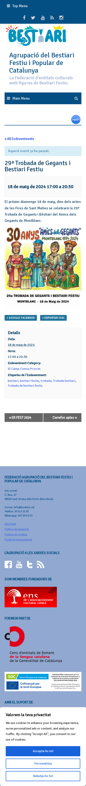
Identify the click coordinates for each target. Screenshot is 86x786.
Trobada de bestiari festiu (25, 386)
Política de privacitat (17, 529)
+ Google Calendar (21, 317)
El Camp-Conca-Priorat (24, 369)
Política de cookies (16, 534)
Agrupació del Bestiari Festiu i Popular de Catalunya (41, 63)
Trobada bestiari (64, 381)
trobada (46, 381)
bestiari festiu (29, 381)
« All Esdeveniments (19, 139)
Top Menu (20, 6)
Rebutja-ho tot (43, 776)
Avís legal (10, 524)
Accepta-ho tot (43, 751)
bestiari (13, 381)
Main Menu (21, 98)
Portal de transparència (18, 539)
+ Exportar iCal (53, 317)
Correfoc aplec (65, 417)
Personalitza (43, 763)
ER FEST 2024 (20, 417)
